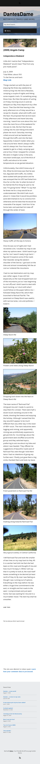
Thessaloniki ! (7, 730)
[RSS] (20, 3)
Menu (9, 31)
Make (11, 751)
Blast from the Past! (9, 719)
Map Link (7, 80)
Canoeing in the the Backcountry (12, 714)
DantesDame (18, 13)
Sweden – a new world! (9, 691)
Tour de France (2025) (9, 725)
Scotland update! (8, 708)
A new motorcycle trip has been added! (14, 702)
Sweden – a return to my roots (12, 697)
